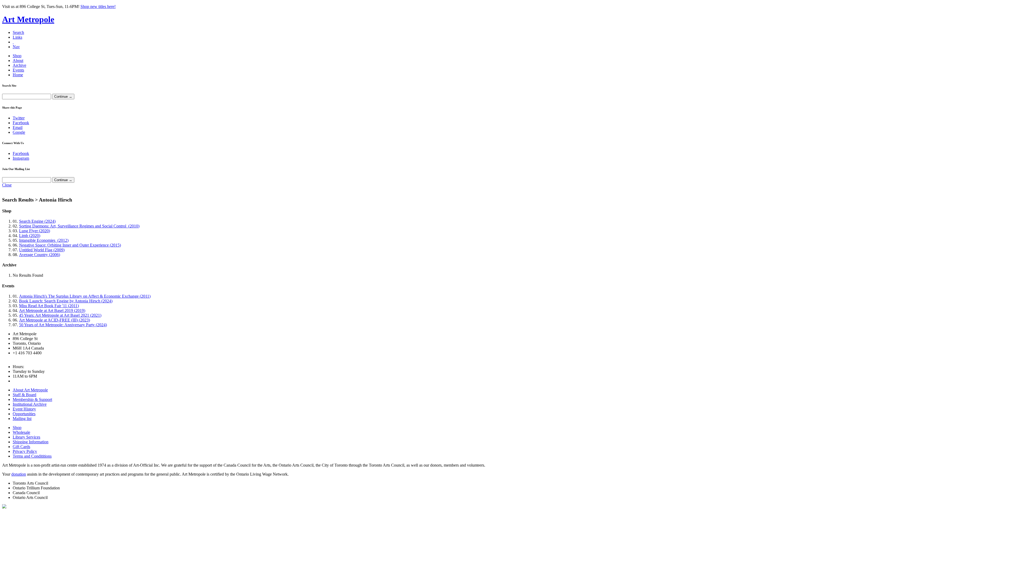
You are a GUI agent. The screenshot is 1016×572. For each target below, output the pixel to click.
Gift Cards (21, 446)
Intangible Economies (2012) (44, 240)
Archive (19, 65)
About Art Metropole (30, 390)
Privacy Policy (25, 451)
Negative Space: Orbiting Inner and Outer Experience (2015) (70, 245)
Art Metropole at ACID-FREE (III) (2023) (54, 320)
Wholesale (21, 432)
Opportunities (24, 414)
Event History (24, 409)
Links (17, 37)
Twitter (19, 118)
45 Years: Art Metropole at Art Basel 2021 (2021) (60, 315)
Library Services (26, 437)
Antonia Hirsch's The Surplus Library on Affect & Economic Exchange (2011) (85, 296)
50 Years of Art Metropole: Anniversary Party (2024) (63, 325)
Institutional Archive (30, 404)
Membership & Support (32, 399)
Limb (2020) (29, 235)
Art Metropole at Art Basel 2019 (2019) (52, 310)
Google (19, 132)
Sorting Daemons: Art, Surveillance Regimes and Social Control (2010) (79, 226)
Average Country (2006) (39, 254)
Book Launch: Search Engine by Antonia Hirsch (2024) (65, 301)
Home (18, 75)
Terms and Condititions (32, 456)
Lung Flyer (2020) (34, 231)
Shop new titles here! (98, 6)
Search (18, 32)
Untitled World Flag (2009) (42, 250)
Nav (16, 46)
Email (17, 127)
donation (18, 474)
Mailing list (22, 418)
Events (18, 70)
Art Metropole (28, 19)
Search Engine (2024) (37, 221)
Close (7, 185)
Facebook (21, 122)
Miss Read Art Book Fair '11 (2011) (49, 305)
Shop (17, 55)
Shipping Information (30, 442)
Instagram (21, 158)
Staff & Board (24, 394)
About (18, 60)
